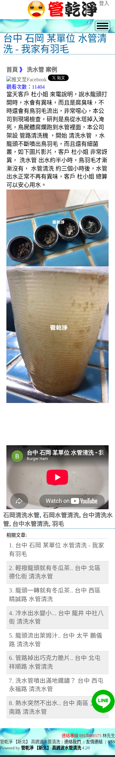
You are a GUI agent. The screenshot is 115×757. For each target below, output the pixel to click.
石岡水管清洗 (61, 515)
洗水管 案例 (42, 70)
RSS (111, 741)
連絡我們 (72, 741)
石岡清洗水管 (21, 515)
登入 (104, 3)
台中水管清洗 (30, 523)
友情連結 (94, 741)
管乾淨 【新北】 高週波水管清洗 (51, 747)
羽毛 (58, 523)
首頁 (12, 70)
